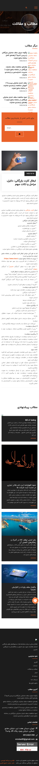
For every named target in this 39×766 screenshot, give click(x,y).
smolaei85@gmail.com (25, 739)
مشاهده (19, 459)
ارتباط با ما (34, 680)
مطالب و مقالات (32, 669)
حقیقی (11, 267)
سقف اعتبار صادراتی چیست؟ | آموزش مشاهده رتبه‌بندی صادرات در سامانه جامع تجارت (15, 85)
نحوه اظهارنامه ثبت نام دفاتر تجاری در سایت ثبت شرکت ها (21, 486)
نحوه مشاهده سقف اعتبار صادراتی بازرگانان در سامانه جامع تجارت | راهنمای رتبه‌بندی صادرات (15, 100)
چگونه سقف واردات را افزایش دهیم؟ (24, 588)
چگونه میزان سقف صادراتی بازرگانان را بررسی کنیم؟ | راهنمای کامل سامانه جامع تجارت (14, 55)
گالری (35, 662)
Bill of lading (30, 420)
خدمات (35, 666)
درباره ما (34, 676)
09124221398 (29, 735)
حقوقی (35, 269)
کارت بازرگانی (29, 210)
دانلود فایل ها (33, 683)
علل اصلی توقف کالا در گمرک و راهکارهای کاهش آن (23, 541)
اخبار (36, 673)
